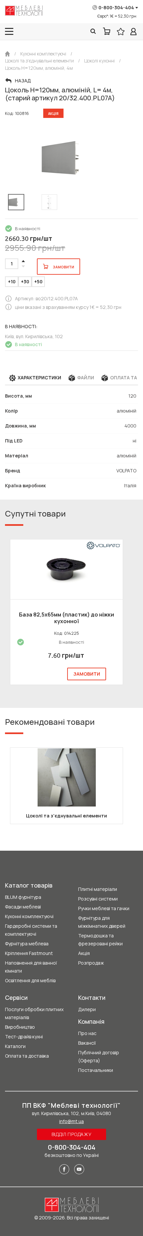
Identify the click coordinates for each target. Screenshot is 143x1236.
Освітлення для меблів (30, 980)
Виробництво (20, 1027)
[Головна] (7, 53)
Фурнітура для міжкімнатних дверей (101, 922)
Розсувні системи (98, 899)
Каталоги (15, 1046)
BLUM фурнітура (23, 897)
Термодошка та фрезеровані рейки (100, 939)
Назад (23, 80)
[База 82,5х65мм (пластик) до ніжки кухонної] (66, 569)
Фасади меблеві (23, 906)
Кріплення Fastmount (29, 953)
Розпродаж (91, 963)
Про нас (87, 1033)
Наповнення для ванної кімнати (31, 967)
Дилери (87, 1009)
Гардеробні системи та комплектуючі (31, 930)
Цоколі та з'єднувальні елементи (66, 815)
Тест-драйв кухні (24, 1036)
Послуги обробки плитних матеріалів (34, 1013)
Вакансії (87, 1043)
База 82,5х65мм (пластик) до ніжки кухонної (66, 618)
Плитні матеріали (97, 889)
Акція (84, 953)
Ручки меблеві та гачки (103, 908)
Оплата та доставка (27, 1056)
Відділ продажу (72, 1134)
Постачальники (95, 1070)
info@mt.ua (71, 1121)
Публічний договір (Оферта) (98, 1056)
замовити (86, 674)
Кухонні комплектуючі (29, 916)
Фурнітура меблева (27, 943)
